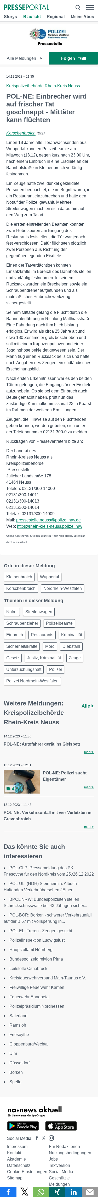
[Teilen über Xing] (57, 1192)
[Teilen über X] (24, 1192)
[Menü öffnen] (90, 7)
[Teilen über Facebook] (8, 1192)
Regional (56, 16)
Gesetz (12, 658)
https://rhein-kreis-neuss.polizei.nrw (49, 526)
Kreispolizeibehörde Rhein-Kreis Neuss (43, 86)
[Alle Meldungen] (49, 47)
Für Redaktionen (64, 1146)
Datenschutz (18, 1165)
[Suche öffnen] (78, 7)
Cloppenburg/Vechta (28, 1044)
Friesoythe (19, 1034)
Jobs (53, 1159)
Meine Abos (82, 16)
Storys (10, 16)
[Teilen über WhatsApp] (41, 1192)
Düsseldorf (19, 1063)
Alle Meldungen (22, 58)
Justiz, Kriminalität (44, 658)
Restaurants (42, 635)
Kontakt (14, 1153)
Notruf (12, 612)
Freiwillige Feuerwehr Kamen (36, 987)
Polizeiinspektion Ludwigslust (37, 940)
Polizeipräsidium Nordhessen (36, 1006)
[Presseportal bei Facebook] (35, 1138)
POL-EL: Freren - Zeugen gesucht (40, 931)
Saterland (18, 1015)
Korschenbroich (21, 133)
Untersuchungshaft (23, 669)
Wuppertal (49, 577)
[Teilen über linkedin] (73, 1192)
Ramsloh (17, 1025)
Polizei (55, 669)
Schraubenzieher (22, 623)
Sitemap (14, 1178)
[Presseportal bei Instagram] (50, 1137)
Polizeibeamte (59, 623)
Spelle (15, 1082)
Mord (50, 646)
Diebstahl (71, 646)
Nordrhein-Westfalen (62, 588)
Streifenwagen (38, 612)
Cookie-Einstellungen (27, 1171)
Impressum (17, 1146)
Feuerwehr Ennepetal (29, 997)
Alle (86, 706)
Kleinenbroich (19, 577)
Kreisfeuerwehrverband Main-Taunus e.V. (47, 978)
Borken (16, 1072)
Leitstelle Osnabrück (28, 968)
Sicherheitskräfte (21, 646)
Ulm (13, 1053)
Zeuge (75, 658)
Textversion (59, 1165)
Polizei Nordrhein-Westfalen (32, 681)
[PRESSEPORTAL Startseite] (26, 7)
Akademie (16, 1159)
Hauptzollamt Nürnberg (31, 949)
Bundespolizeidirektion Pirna (36, 959)
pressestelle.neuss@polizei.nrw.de (48, 520)
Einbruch (14, 635)
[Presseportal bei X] (42, 1138)
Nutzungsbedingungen (70, 1153)
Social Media (61, 1171)
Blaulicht (32, 16)
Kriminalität (71, 635)
